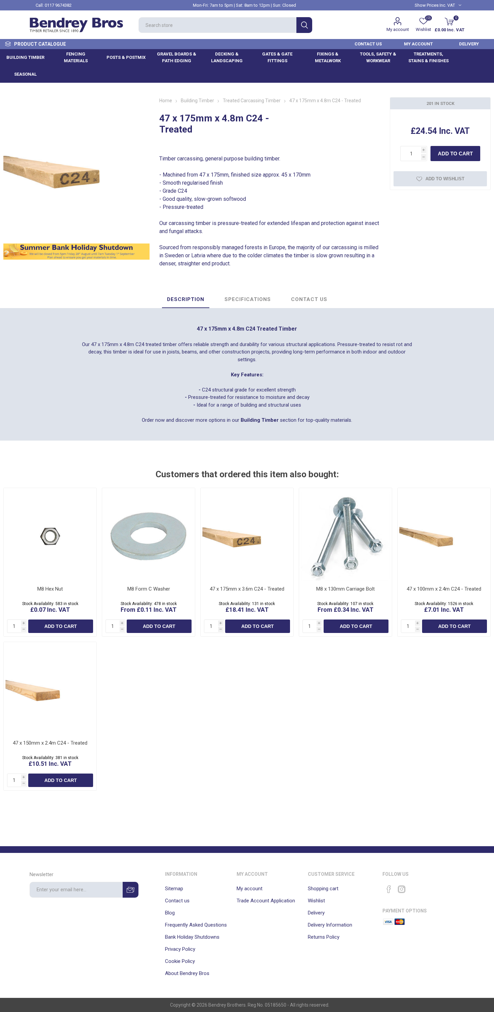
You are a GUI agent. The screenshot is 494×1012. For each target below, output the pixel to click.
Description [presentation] (185, 299)
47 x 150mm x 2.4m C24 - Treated (50, 743)
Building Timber (260, 420)
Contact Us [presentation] (309, 299)
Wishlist (316, 901)
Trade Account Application (266, 901)
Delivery (316, 913)
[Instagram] (401, 889)
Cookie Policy (180, 961)
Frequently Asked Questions (196, 925)
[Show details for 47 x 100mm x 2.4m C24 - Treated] (444, 534)
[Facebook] (388, 889)
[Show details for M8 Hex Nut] (50, 534)
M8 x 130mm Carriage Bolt (345, 589)
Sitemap (174, 889)
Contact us (177, 901)
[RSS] (414, 887)
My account (397, 29)
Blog (170, 913)
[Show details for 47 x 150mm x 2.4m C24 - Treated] (50, 688)
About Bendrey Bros (187, 973)
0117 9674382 (58, 5)
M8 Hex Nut (50, 589)
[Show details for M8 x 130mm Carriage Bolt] (345, 534)
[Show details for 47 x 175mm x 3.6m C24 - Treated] (247, 534)
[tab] (185, 299)
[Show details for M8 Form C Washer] (148, 534)
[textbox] (217, 25)
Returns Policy (323, 937)
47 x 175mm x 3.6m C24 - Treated (247, 589)
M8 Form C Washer (148, 589)
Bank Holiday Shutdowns (192, 937)
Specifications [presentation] (247, 299)
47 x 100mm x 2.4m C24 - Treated (444, 589)
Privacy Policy (180, 949)
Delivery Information (330, 925)
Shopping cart (323, 889)
